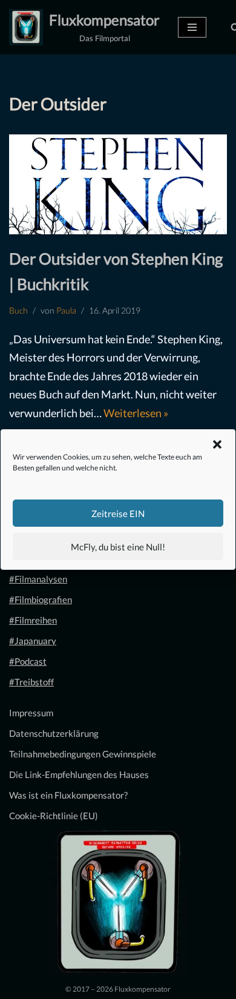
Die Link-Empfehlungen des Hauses (79, 774)
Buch (18, 310)
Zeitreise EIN (118, 513)
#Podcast (28, 661)
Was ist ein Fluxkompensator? (68, 795)
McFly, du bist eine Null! (118, 546)
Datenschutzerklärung (54, 733)
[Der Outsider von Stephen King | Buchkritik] (118, 184)
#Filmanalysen (38, 578)
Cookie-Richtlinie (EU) (53, 815)
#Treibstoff (31, 681)
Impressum (31, 712)
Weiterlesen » (135, 413)
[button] (217, 444)
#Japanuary (32, 640)
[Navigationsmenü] (192, 27)
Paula (66, 310)
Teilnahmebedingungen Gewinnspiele (82, 753)
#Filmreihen (33, 620)
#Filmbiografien (40, 599)
